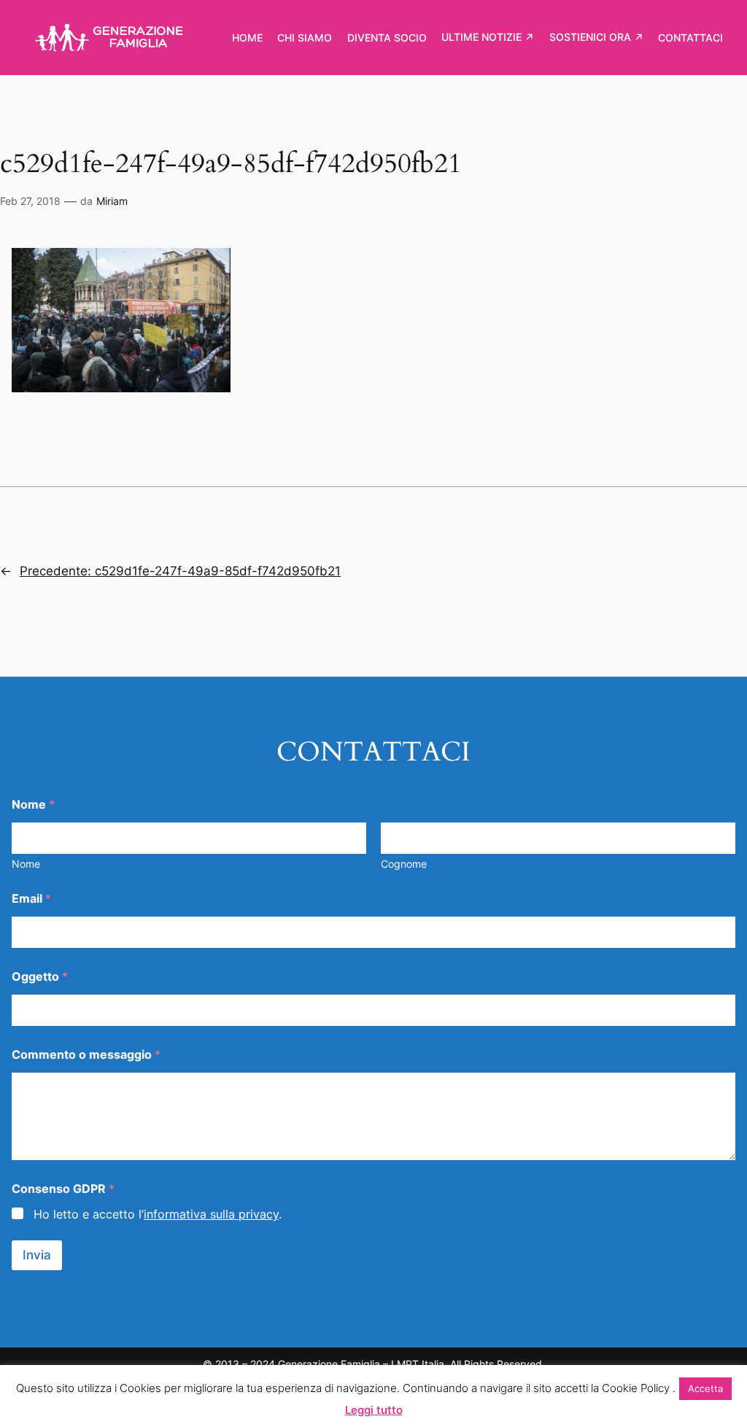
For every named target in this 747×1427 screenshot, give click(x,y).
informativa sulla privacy (211, 1214)
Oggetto (40, 977)
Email (31, 899)
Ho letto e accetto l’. (158, 1214)
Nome (26, 864)
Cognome (404, 864)
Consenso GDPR (63, 1189)
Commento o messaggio (86, 1055)
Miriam (112, 201)
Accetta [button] (705, 1388)
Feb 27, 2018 (30, 201)
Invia (37, 1255)
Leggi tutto (374, 1410)
